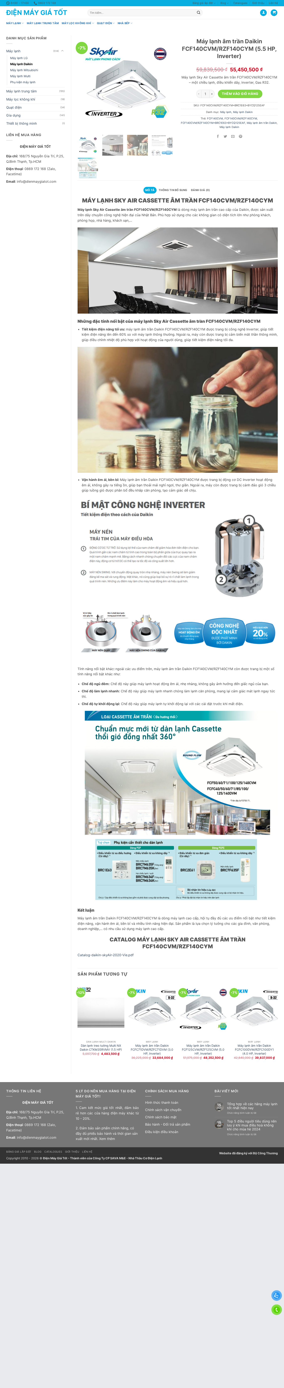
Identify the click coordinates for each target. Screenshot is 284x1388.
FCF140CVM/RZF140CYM (241, 118)
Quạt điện (104, 23)
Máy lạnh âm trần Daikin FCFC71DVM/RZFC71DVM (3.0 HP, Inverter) (152, 1049)
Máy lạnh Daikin (21, 64)
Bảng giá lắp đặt (203, 3)
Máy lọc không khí (76, 23)
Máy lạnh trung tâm (43, 23)
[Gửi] (198, 12)
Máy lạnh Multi (20, 76)
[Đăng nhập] (263, 12)
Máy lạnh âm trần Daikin (262, 122)
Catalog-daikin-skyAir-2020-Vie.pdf (106, 955)
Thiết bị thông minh (21, 123)
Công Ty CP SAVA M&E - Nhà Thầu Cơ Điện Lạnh (127, 1158)
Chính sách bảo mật (161, 1117)
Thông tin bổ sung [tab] (173, 190)
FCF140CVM (215, 118)
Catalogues (240, 3)
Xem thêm (107, 1139)
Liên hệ (273, 3)
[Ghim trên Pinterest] (240, 136)
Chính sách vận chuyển (163, 1110)
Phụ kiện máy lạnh (23, 82)
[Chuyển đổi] (62, 50)
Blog (223, 3)
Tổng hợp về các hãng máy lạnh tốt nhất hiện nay (252, 1106)
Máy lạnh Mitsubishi (24, 70)
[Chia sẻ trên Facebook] (218, 136)
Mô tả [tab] (149, 190)
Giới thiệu (258, 3)
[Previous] (78, 1024)
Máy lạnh (13, 23)
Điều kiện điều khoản (161, 1132)
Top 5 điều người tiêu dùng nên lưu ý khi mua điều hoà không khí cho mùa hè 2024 (252, 1125)
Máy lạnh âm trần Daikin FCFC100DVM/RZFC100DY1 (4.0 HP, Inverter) (254, 1049)
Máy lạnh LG (19, 58)
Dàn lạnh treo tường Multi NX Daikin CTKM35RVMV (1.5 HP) (101, 1047)
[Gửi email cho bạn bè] (233, 136)
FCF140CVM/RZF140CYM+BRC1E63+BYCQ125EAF (213, 122)
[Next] (277, 1024)
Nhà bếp (124, 23)
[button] (274, 12)
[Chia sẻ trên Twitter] (225, 136)
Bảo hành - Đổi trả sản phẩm (167, 1124)
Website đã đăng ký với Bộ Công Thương (248, 1153)
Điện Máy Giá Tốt (36, 12)
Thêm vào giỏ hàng (240, 94)
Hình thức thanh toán (161, 1102)
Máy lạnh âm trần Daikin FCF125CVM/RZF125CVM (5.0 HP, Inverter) (203, 1049)
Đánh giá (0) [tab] (200, 190)
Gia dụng (13, 115)
